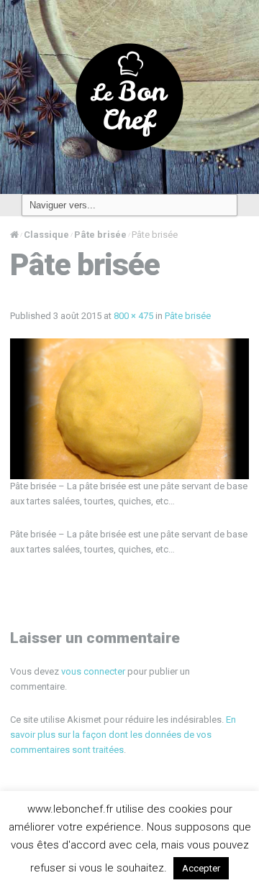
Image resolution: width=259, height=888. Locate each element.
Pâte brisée (100, 234)
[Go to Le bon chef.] (14, 234)
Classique (46, 234)
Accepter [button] (201, 868)
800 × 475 (133, 315)
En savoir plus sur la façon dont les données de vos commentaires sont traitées (123, 734)
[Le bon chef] (129, 96)
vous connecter (93, 671)
